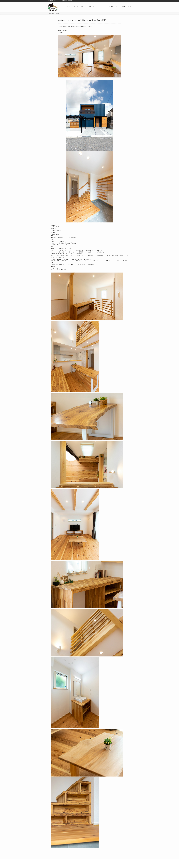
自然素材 (73, 26)
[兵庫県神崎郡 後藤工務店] (53, 7)
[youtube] (129, 1)
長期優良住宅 (83, 26)
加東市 (61, 26)
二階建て (89, 26)
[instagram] (127, 1)
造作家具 (77, 26)
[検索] (130, 1)
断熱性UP (65, 26)
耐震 (69, 26)
